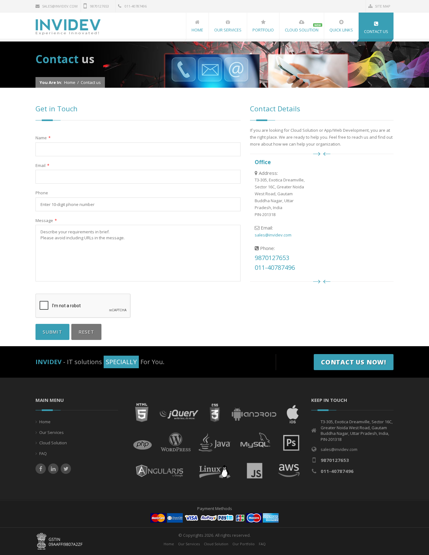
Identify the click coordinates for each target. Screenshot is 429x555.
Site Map (382, 6)
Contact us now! (353, 362)
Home (69, 82)
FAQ (43, 453)
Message (46, 220)
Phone (41, 193)
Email (42, 165)
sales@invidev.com (60, 6)
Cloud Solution (53, 443)
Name (43, 138)
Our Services (51, 432)
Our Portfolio (243, 543)
